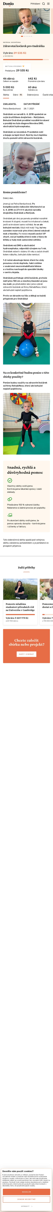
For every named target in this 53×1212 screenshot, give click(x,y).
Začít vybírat (26, 654)
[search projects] (43, 3)
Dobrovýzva (33, 95)
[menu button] (48, 3)
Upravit (25, 1206)
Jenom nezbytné (26, 1199)
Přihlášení (35, 4)
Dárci (17, 95)
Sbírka (6, 95)
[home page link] (8, 4)
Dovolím (26, 1192)
